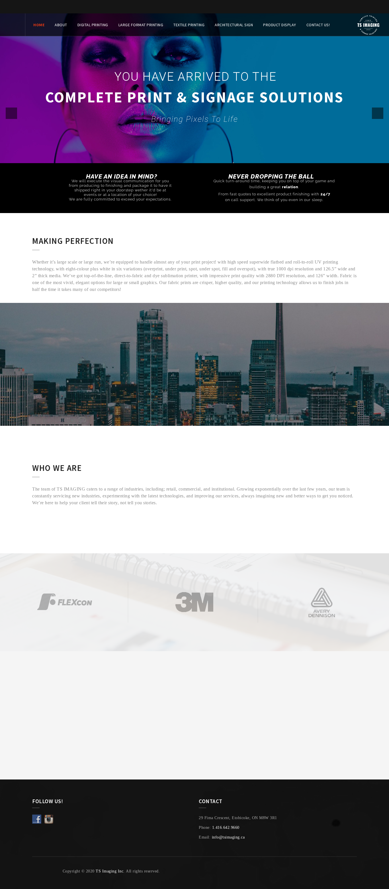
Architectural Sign (234, 24)
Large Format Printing (140, 24)
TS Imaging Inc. (110, 871)
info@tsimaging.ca (228, 837)
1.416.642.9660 (225, 827)
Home (38, 24)
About (61, 24)
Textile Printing (188, 24)
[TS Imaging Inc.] (368, 24)
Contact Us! (318, 24)
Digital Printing (92, 24)
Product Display (279, 24)
